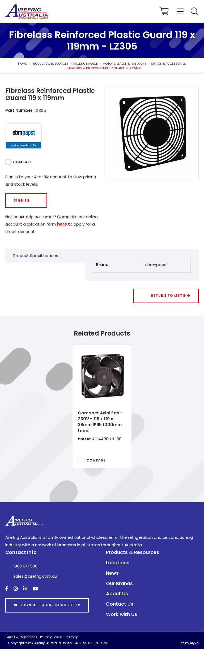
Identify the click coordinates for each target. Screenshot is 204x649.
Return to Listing (170, 295)
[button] (195, 11)
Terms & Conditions (21, 637)
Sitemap (71, 637)
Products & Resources (132, 552)
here (62, 224)
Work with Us (121, 614)
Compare (22, 162)
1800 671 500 (25, 566)
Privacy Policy (51, 637)
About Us (117, 593)
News (112, 573)
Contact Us (119, 604)
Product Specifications (35, 255)
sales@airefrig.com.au (35, 576)
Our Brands (119, 583)
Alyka (194, 643)
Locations (117, 562)
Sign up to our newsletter (50, 605)
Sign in (21, 200)
